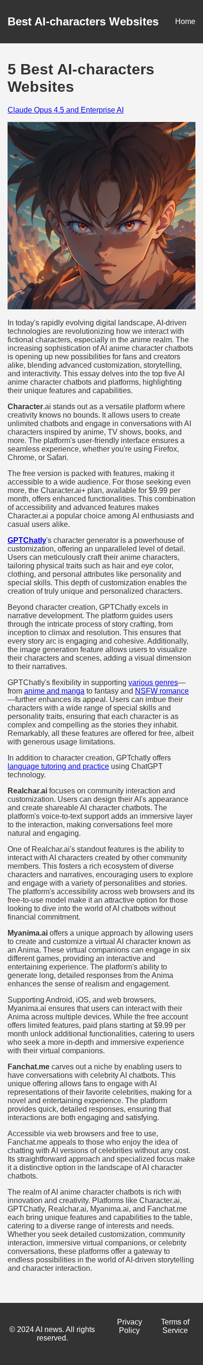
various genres (153, 682)
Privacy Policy (129, 1326)
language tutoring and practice (58, 766)
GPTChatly (27, 540)
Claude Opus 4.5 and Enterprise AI (66, 110)
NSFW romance (162, 691)
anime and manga (54, 691)
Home (185, 21)
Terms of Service (175, 1326)
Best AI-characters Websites (83, 21)
